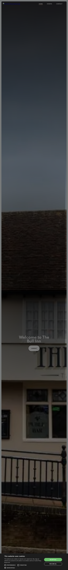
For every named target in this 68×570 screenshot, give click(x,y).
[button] (5, 565)
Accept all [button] (53, 559)
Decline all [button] (53, 564)
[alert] (34, 562)
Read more (7, 562)
